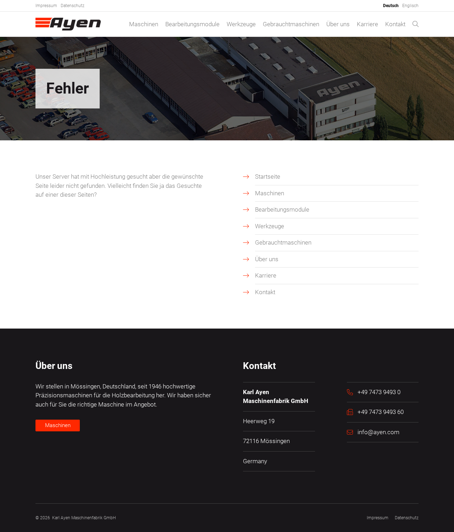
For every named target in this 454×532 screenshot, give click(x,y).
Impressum (46, 5)
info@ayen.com (378, 432)
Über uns (338, 24)
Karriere (367, 24)
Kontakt (395, 24)
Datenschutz (72, 5)
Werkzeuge (241, 24)
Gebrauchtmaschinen (291, 24)
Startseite (267, 176)
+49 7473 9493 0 (379, 392)
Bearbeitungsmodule (192, 24)
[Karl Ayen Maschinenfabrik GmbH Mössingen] (68, 24)
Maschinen (143, 24)
